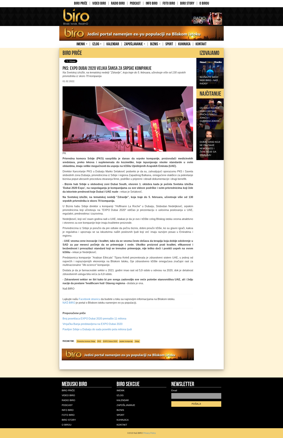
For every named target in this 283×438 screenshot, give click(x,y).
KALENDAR (112, 44)
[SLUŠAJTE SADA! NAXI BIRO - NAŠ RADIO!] (210, 73)
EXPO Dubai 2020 (110, 341)
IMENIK (81, 44)
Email (174, 390)
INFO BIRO (152, 3)
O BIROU (204, 3)
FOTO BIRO (169, 3)
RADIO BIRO (118, 3)
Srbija (137, 341)
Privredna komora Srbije (86, 341)
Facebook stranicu (89, 299)
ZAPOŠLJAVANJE (133, 44)
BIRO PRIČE (80, 3)
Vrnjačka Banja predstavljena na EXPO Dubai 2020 (93, 324)
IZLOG (96, 44)
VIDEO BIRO (99, 3)
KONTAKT (201, 44)
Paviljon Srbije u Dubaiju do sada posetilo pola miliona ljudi (97, 329)
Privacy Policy (149, 433)
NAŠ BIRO (69, 302)
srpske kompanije (126, 341)
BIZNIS (154, 44)
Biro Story (187, 3)
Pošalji (196, 404)
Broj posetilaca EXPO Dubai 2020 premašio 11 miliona (94, 318)
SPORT (169, 44)
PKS (99, 341)
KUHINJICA (184, 44)
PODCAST (135, 3)
